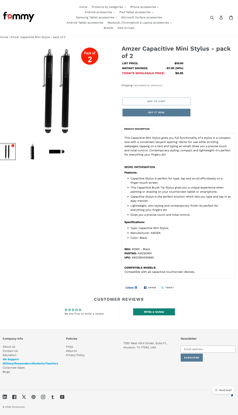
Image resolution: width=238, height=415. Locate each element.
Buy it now (156, 112)
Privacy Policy (75, 355)
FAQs (69, 346)
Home (4, 37)
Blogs (6, 371)
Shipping (127, 85)
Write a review (154, 311)
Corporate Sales (14, 367)
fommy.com (18, 407)
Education (9, 355)
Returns (71, 351)
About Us (9, 346)
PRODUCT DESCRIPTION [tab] (136, 129)
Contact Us (10, 351)
